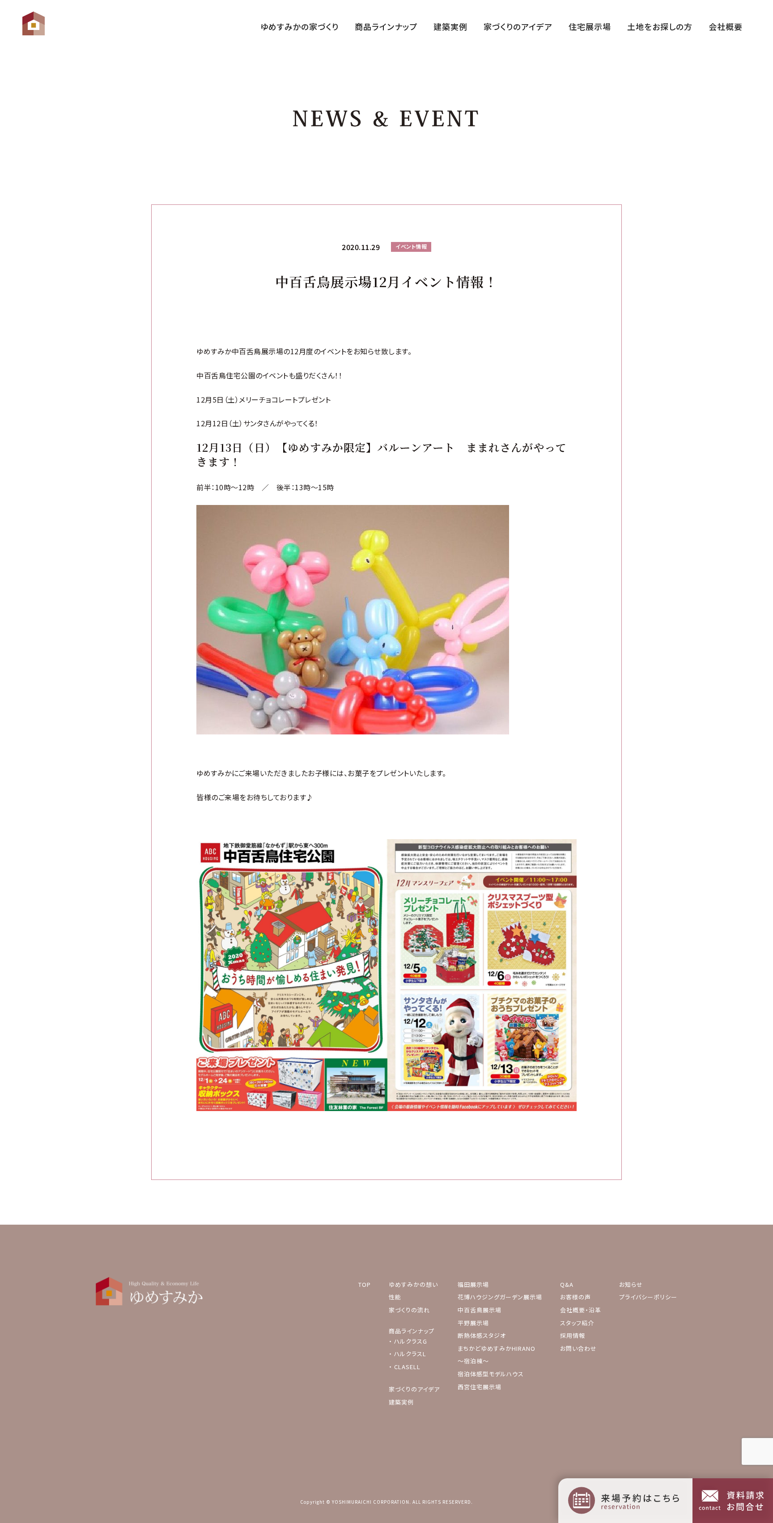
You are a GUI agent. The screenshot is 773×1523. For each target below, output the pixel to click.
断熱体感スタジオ (482, 1335)
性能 (395, 1297)
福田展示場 (473, 1284)
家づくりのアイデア (414, 1389)
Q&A (566, 1284)
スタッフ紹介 (577, 1323)
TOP (364, 1284)
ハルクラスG (410, 1341)
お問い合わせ (578, 1348)
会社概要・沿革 (580, 1310)
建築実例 (401, 1402)
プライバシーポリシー (648, 1297)
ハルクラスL (410, 1353)
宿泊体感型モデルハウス (491, 1374)
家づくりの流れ (409, 1310)
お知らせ (631, 1284)
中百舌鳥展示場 (479, 1310)
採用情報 (572, 1335)
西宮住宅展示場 (479, 1387)
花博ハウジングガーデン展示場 (500, 1297)
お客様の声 (575, 1297)
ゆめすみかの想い (413, 1284)
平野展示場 (473, 1323)
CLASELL (407, 1366)
